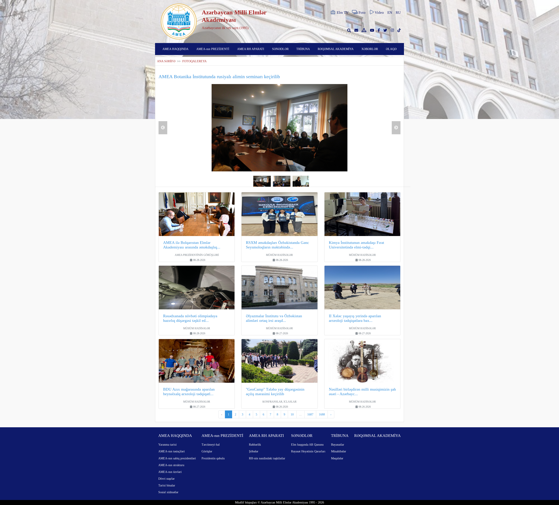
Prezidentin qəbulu (213, 458)
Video (379, 12)
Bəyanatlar (337, 444)
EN (389, 12)
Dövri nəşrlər (166, 478)
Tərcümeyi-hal (211, 444)
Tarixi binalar (166, 485)
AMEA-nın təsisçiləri (171, 451)
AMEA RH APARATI (250, 49)
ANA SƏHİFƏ (166, 61)
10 (292, 414)
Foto (362, 12)
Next (396, 127)
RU (398, 12)
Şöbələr (253, 451)
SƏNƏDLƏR (280, 49)
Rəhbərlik (255, 444)
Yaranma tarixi (167, 444)
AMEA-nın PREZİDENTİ (212, 49)
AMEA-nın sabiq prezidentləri (177, 458)
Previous (163, 127)
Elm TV (343, 12)
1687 (310, 414)
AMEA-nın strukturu (171, 465)
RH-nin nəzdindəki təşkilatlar (267, 458)
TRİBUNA (303, 49)
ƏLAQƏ (391, 49)
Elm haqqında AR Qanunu (307, 444)
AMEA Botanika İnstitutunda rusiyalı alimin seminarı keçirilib (219, 76)
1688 (322, 414)
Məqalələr (337, 458)
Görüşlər (207, 451)
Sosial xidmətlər (168, 492)
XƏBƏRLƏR (369, 49)
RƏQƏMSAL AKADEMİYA (336, 49)
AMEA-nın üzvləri (170, 472)
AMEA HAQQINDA (175, 49)
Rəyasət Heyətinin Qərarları (308, 451)
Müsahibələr (338, 451)
